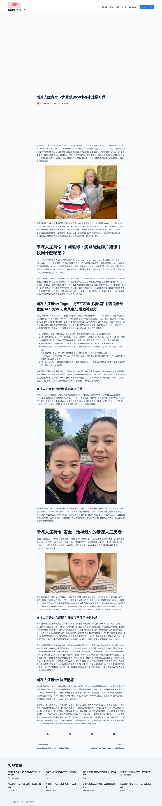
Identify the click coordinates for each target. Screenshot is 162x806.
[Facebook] (48, 734)
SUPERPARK (16, 10)
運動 (111, 7)
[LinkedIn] (114, 734)
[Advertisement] (81, 50)
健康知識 (104, 7)
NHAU (124, 7)
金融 (117, 7)
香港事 (66, 103)
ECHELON (132, 7)
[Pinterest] (92, 734)
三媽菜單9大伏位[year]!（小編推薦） (136, 771)
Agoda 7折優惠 (146, 7)
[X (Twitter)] (70, 734)
